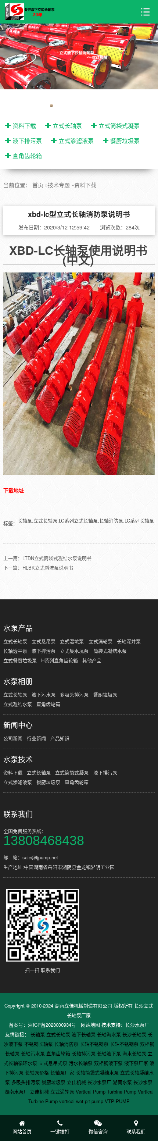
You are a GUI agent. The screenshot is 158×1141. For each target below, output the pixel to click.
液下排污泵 (27, 140)
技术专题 (59, 185)
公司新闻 (12, 738)
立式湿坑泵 (72, 641)
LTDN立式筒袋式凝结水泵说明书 (56, 558)
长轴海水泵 (109, 1034)
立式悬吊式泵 (54, 1062)
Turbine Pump (122, 1091)
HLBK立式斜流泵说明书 (47, 567)
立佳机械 (77, 1081)
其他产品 (91, 660)
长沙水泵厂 (137, 1024)
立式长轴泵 (67, 125)
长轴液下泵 (109, 1053)
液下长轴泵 (84, 1034)
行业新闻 (36, 738)
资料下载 (24, 125)
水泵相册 (18, 681)
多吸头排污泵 (74, 694)
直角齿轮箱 (27, 155)
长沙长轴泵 (135, 1034)
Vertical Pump (91, 1091)
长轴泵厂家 (63, 1072)
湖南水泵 (123, 1081)
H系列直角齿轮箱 (59, 660)
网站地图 (90, 1024)
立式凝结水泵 (17, 703)
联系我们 (18, 814)
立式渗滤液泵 (76, 140)
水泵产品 (18, 628)
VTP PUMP (117, 1101)
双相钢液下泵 (109, 1062)
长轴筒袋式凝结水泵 (98, 1072)
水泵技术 (18, 759)
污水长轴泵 (81, 1062)
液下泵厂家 (137, 1062)
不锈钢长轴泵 (39, 1043)
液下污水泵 (43, 694)
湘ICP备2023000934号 (52, 1024)
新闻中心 (18, 725)
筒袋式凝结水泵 (110, 650)
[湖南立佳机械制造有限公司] (33, 12)
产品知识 (59, 738)
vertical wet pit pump (82, 1101)
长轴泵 (38, 1034)
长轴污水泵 (33, 1053)
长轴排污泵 (84, 1053)
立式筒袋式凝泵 (119, 125)
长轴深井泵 (129, 641)
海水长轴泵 (135, 1053)
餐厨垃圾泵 (125, 140)
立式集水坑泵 (74, 650)
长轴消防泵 (67, 1043)
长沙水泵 (142, 1081)
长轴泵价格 (37, 1072)
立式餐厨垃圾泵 (20, 660)
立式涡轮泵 (100, 641)
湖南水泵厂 (17, 1091)
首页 (37, 185)
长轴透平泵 (15, 650)
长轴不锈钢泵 (95, 1043)
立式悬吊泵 (43, 641)
